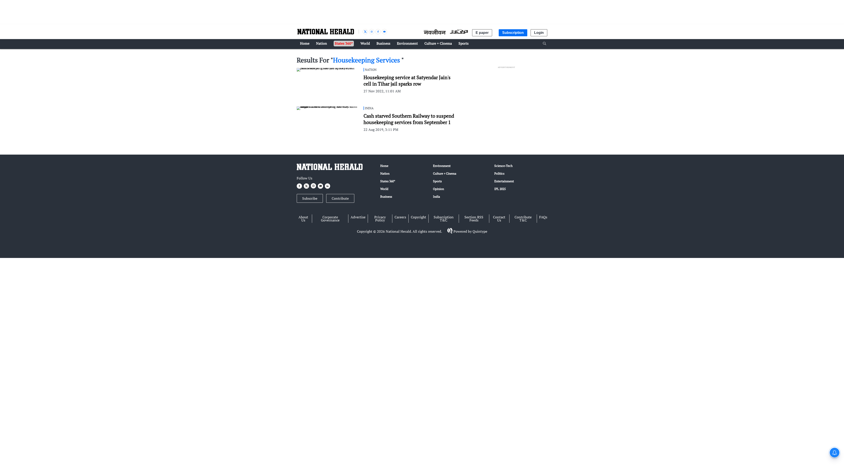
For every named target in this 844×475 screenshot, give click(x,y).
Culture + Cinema (444, 173)
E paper (482, 33)
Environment (442, 166)
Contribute (340, 198)
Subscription (513, 33)
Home (384, 166)
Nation (384, 173)
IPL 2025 (500, 189)
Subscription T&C (444, 219)
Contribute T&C (523, 219)
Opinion (438, 189)
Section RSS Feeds (473, 219)
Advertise (358, 217)
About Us (303, 219)
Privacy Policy (380, 219)
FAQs (543, 217)
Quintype (480, 231)
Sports (437, 181)
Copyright (418, 217)
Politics (499, 173)
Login (539, 33)
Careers (400, 217)
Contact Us (499, 219)
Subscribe (309, 198)
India (436, 196)
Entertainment (504, 181)
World (384, 189)
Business (386, 196)
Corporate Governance (330, 219)
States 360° (387, 181)
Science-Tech (503, 166)
